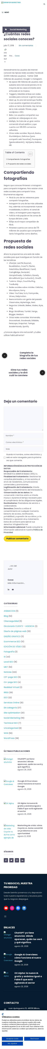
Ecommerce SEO (12, 641)
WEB (6, 733)
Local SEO (8, 661)
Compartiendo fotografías (18, 159)
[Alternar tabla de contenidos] (29, 154)
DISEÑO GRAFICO (12, 636)
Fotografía (9, 651)
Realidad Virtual (11, 687)
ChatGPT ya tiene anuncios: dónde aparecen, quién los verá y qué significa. (30, 763)
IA (5, 656)
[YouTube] (6, 908)
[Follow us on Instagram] (17, 860)
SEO (6, 697)
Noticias (8, 672)
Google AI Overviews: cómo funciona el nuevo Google (29, 784)
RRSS (6, 692)
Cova (17, 55)
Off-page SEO (11, 677)
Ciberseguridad (11, 621)
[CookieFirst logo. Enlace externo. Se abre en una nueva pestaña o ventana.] (3, 1014)
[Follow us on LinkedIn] (22, 860)
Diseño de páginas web (15, 631)
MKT (6, 666)
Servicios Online (11, 702)
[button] (44, 4)
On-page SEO (10, 682)
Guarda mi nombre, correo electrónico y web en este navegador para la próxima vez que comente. (24, 457)
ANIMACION (9, 610)
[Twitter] (13, 589)
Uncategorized (11, 728)
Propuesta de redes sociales (19, 164)
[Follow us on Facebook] (6, 860)
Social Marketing (18, 29)
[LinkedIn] (8, 589)
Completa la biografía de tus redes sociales (29, 355)
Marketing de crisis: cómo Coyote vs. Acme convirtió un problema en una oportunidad (30, 829)
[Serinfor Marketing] (20, 4)
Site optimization (12, 712)
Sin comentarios (26, 45)
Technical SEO (11, 723)
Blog (6, 616)
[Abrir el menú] (5, 916)
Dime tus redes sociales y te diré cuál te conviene (18, 372)
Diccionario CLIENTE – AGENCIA (19, 626)
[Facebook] (18, 908)
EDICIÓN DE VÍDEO (13, 646)
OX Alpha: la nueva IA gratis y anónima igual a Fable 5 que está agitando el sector (30, 807)
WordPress (9, 738)
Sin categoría (10, 707)
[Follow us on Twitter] (11, 860)
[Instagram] (12, 908)
